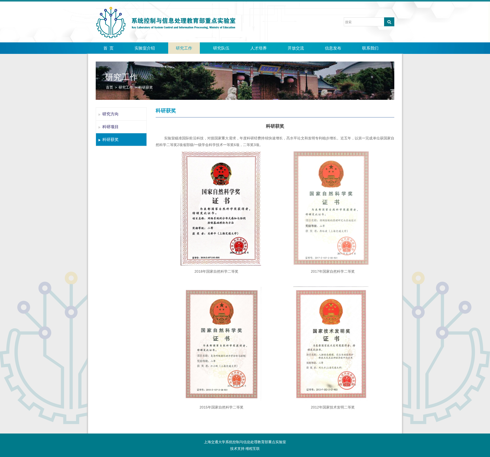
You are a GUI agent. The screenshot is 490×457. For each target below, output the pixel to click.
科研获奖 (146, 87)
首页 (109, 87)
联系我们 (370, 48)
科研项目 (110, 127)
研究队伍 (221, 48)
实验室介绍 (144, 48)
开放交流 (296, 48)
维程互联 (253, 449)
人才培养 (258, 48)
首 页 (108, 48)
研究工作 (184, 48)
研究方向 (110, 114)
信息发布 (333, 48)
